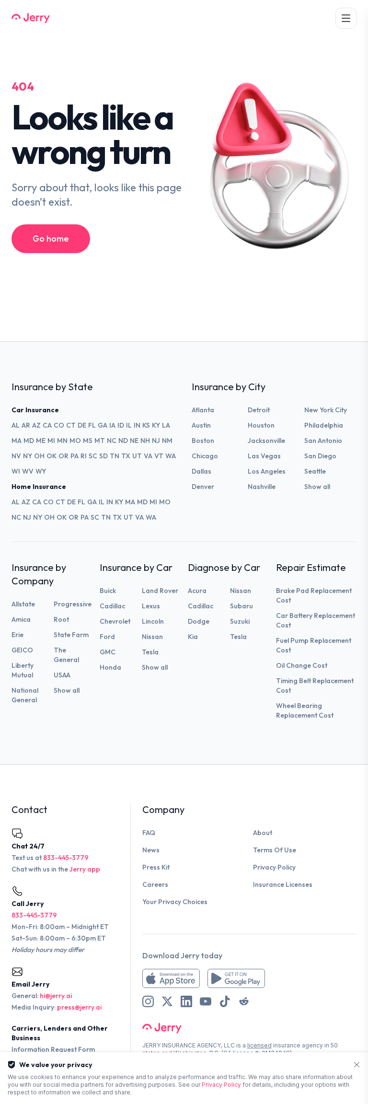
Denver (203, 486)
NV (16, 456)
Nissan (152, 636)
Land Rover (160, 590)
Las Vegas (264, 456)
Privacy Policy (274, 867)
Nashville (262, 486)
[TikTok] (224, 1001)
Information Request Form (53, 1049)
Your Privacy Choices (174, 901)
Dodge (198, 621)
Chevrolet (115, 621)
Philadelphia (323, 425)
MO (75, 440)
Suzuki (240, 621)
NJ (156, 440)
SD (103, 456)
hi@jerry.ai (56, 995)
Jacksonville (266, 440)
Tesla (150, 652)
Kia (193, 636)
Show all (317, 486)
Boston (203, 440)
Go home (51, 238)
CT (71, 425)
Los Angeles (267, 471)
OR (63, 456)
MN (62, 440)
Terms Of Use (274, 850)
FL (92, 425)
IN (137, 425)
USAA (62, 675)
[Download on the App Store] (171, 978)
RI (83, 456)
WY (40, 471)
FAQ (148, 832)
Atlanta (203, 410)
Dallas (201, 471)
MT (99, 440)
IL (129, 425)
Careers (155, 884)
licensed (259, 1045)
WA (170, 456)
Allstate (23, 604)
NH (145, 440)
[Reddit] (244, 1001)
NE (134, 440)
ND (123, 440)
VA (148, 456)
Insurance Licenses (282, 884)
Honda (110, 667)
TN (114, 456)
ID (120, 425)
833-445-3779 (66, 857)
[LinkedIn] (186, 1001)
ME (41, 440)
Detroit (259, 410)
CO (59, 425)
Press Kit (156, 867)
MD (28, 440)
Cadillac (112, 606)
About (262, 832)
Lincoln (153, 621)
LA (166, 425)
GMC (107, 652)
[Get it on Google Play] (236, 978)
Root (61, 619)
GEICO (22, 650)
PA (74, 456)
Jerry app (84, 869)
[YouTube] (205, 1001)
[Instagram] (148, 1001)
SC (93, 456)
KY (156, 425)
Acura (197, 590)
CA (47, 425)
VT (158, 456)
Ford (107, 636)
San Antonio (323, 440)
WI (16, 471)
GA (102, 425)
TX (125, 456)
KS (146, 425)
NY (27, 456)
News (151, 850)
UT (137, 456)
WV (28, 471)
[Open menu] (345, 18)
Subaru (241, 606)
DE (82, 425)
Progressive (73, 604)
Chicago (205, 456)
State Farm (71, 634)
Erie (17, 634)
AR (26, 425)
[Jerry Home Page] (31, 18)
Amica (21, 619)
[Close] (356, 1065)
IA (112, 425)
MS (87, 440)
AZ (36, 425)
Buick (108, 590)
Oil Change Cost (301, 665)
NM (167, 440)
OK (51, 456)
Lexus (151, 606)
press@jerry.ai (79, 1007)
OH (39, 456)
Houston (261, 425)
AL (16, 425)
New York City (325, 410)
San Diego (320, 456)
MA (17, 440)
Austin (201, 425)
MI (51, 440)
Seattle (315, 471)
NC (111, 440)
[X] (167, 1001)
